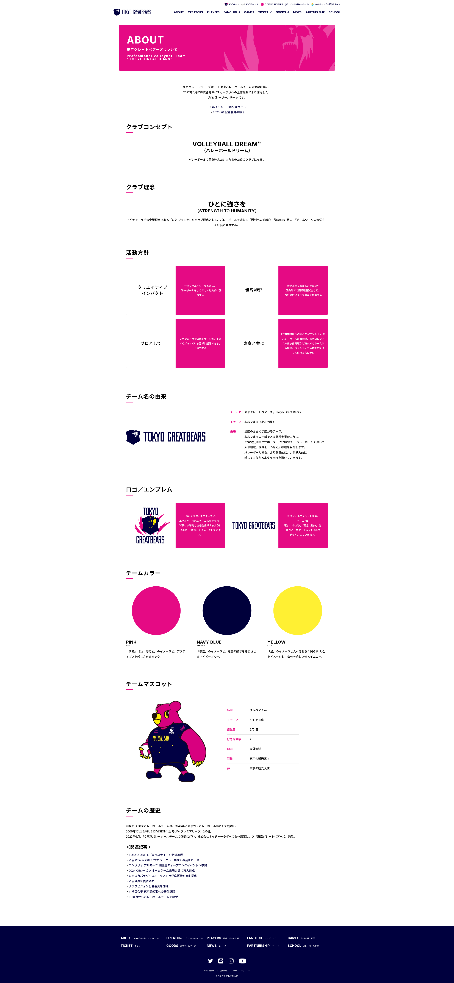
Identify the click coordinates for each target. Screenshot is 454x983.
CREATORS (195, 12)
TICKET (263, 12)
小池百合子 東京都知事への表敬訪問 (152, 891)
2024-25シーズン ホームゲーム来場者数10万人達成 (162, 870)
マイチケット (252, 4)
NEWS (297, 12)
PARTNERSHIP (315, 12)
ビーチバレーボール (299, 4)
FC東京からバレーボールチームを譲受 (153, 897)
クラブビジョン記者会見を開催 (148, 886)
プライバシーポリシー (241, 971)
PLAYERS (213, 12)
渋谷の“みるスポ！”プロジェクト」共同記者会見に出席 (164, 860)
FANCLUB (230, 12)
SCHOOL (334, 12)
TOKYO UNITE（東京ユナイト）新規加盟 (156, 855)
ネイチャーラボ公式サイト (327, 4)
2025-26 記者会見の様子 (229, 112)
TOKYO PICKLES (274, 4)
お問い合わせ (209, 971)
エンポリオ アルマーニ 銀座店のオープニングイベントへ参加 (168, 865)
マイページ (234, 4)
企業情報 (223, 971)
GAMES (249, 12)
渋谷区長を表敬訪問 (141, 881)
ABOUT (179, 12)
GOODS (281, 12)
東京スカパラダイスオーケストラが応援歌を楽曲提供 (163, 876)
